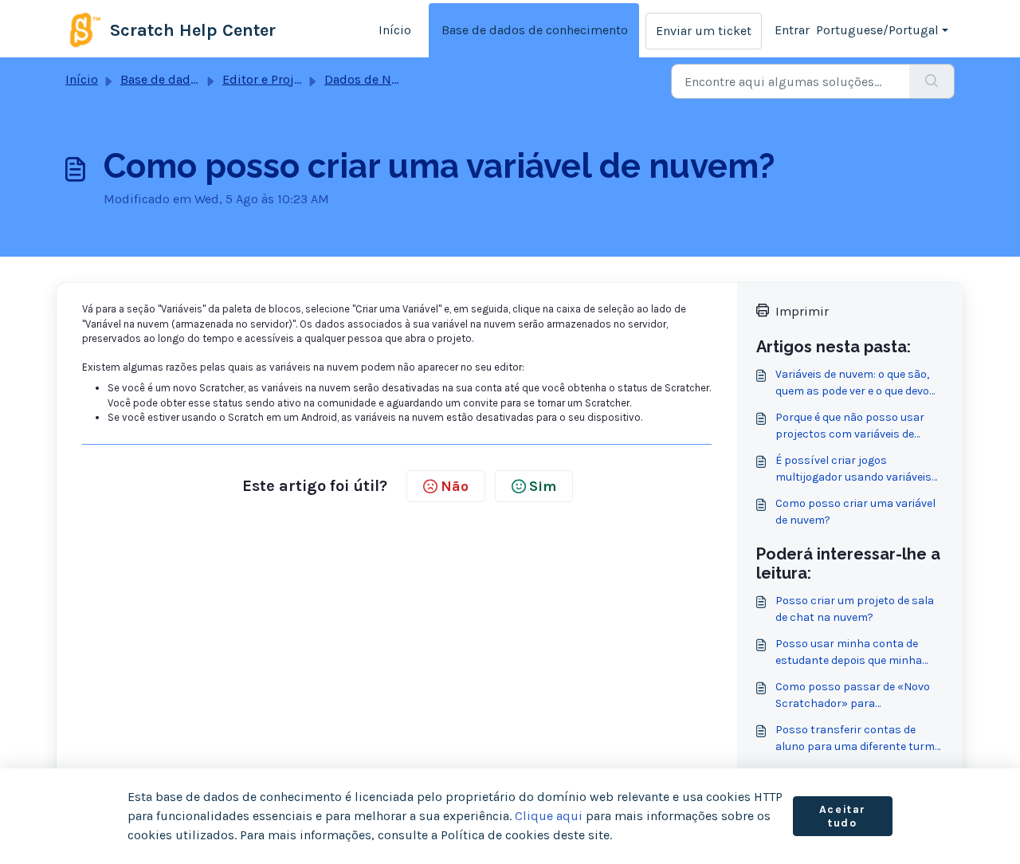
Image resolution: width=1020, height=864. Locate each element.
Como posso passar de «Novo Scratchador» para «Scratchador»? (852, 696)
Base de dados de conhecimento (534, 29)
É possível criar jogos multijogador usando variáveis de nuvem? (853, 469)
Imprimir (802, 311)
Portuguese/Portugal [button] (877, 29)
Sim (542, 486)
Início (395, 29)
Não (455, 486)
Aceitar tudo (842, 817)
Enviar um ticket (703, 30)
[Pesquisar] (932, 81)
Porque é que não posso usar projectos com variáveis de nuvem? (849, 426)
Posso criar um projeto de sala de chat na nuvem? (854, 609)
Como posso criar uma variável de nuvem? (855, 512)
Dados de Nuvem (374, 79)
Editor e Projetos (270, 79)
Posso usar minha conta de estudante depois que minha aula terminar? (848, 653)
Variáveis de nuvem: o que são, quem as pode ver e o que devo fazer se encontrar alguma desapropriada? (852, 383)
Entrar (792, 29)
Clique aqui (549, 815)
